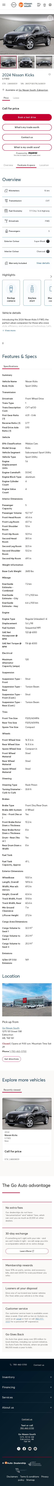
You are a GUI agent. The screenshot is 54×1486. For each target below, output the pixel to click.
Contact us (27, 1419)
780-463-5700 (27, 1428)
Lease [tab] (16, 97)
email (18, 1319)
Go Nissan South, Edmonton (33, 90)
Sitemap (30, 1480)
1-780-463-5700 (18, 1051)
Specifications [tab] (11, 366)
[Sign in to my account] (50, 4)
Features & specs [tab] (26, 165)
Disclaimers (12, 1476)
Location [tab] (44, 165)
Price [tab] (6, 97)
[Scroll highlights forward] (51, 276)
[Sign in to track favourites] (50, 75)
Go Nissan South (10, 1028)
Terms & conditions (29, 1476)
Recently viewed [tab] (12, 1089)
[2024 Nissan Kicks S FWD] (27, 1114)
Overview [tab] (8, 165)
